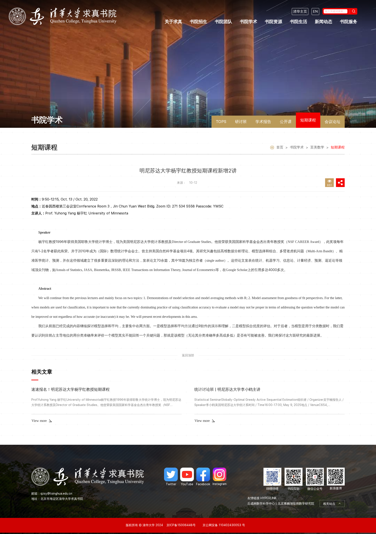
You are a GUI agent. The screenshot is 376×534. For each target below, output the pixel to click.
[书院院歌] (293, 479)
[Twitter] (171, 477)
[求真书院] (62, 16)
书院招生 (198, 21)
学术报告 (263, 121)
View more (39, 421)
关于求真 (173, 21)
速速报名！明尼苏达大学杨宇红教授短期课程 (70, 389)
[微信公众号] (315, 479)
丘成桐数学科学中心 (261, 503)
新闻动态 (323, 21)
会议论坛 (332, 121)
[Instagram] (220, 477)
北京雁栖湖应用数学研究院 (296, 503)
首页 (279, 147)
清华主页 (300, 11)
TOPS (221, 121)
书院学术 (248, 21)
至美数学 (317, 147)
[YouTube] (187, 477)
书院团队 (223, 21)
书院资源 (273, 21)
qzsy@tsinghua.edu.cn (56, 493)
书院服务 (348, 21)
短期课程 (308, 120)
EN (315, 11)
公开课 (286, 121)
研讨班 (241, 121)
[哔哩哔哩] (272, 479)
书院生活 (298, 21)
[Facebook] (203, 477)
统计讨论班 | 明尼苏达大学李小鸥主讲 (227, 389)
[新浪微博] (336, 479)
